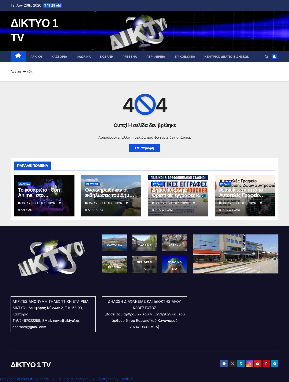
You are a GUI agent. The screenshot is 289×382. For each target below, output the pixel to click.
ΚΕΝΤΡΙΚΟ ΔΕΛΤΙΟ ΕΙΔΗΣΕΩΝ (226, 56)
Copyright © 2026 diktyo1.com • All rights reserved (46, 379)
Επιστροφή (144, 148)
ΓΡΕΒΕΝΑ (129, 56)
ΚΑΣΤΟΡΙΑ (59, 56)
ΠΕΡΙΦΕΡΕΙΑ (155, 56)
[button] (266, 56)
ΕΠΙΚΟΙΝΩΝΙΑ (185, 56)
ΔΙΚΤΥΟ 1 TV (31, 365)
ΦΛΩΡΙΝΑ (84, 56)
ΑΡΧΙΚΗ (36, 56)
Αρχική (16, 72)
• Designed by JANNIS (113, 379)
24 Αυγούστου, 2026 (39, 203)
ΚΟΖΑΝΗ (106, 56)
